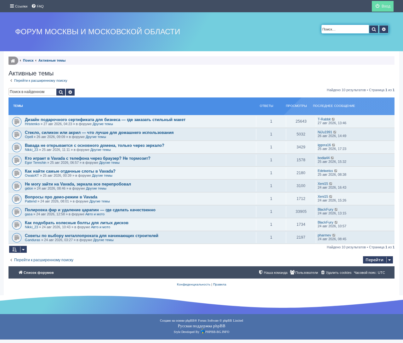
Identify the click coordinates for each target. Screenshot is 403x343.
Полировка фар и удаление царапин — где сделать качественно (90, 209)
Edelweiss (325, 171)
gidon (29, 188)
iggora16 (324, 145)
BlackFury (325, 209)
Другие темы (103, 124)
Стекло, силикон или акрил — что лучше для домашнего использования (99, 132)
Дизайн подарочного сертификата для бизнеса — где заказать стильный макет (105, 119)
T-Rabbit (324, 119)
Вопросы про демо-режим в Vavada (61, 197)
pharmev (324, 235)
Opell (29, 137)
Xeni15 (323, 183)
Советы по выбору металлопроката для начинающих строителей (91, 235)
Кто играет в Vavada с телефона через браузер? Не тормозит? (87, 158)
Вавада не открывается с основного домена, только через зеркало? (94, 145)
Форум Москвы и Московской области (97, 31)
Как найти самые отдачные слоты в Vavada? (70, 171)
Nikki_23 (31, 150)
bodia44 (324, 158)
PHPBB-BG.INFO (217, 332)
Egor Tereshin (35, 162)
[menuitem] (37, 6)
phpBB (190, 320)
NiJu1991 (325, 132)
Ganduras (32, 240)
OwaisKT (32, 175)
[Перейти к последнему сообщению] (334, 119)
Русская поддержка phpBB (201, 326)
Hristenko (32, 124)
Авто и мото (95, 214)
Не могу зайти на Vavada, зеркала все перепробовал (78, 184)
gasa (28, 214)
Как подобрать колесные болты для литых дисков (76, 222)
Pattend (31, 201)
